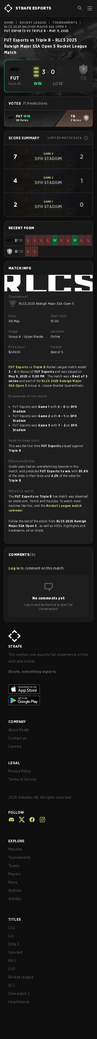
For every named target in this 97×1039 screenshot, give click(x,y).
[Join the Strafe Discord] (11, 820)
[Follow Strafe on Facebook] (30, 820)
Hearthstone (18, 1002)
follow (16, 812)
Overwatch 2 (19, 994)
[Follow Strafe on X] (19, 820)
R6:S (12, 961)
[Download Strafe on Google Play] (48, 700)
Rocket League (33, 22)
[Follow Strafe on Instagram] (40, 820)
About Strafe (18, 730)
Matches (15, 849)
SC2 (11, 985)
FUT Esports (19, 367)
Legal (14, 763)
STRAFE (15, 646)
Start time (59, 316)
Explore (16, 841)
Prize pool (17, 347)
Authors (15, 890)
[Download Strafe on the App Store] (48, 689)
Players (14, 874)
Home (8, 22)
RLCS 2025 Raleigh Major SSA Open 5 (35, 27)
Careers (15, 746)
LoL (11, 936)
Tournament (18, 297)
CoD (11, 969)
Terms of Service (22, 779)
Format (56, 347)
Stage (13, 331)
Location (57, 331)
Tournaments (65, 22)
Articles (14, 899)
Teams (14, 866)
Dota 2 (13, 944)
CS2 (11, 928)
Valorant (15, 952)
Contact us (17, 738)
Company (17, 722)
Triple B (40, 367)
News (13, 882)
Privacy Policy (19, 771)
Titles (14, 919)
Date (12, 316)
